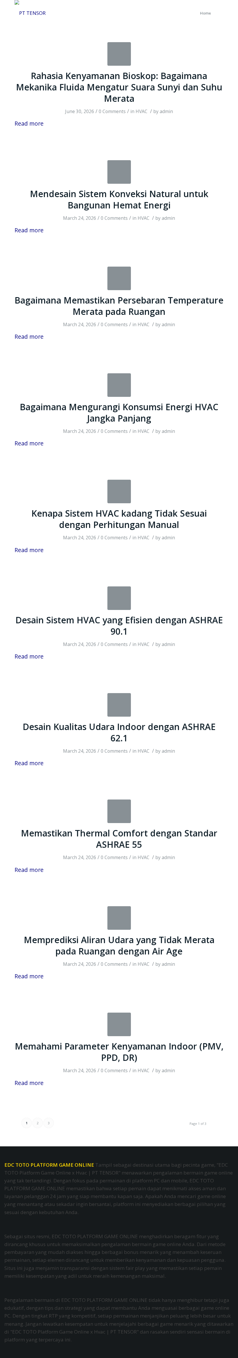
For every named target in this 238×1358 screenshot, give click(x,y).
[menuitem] (205, 13)
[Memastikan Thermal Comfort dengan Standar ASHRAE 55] (119, 811)
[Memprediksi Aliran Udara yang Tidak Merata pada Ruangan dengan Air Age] (119, 918)
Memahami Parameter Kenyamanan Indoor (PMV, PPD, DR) (119, 1051)
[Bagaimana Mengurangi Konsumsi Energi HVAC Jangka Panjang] (119, 385)
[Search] (218, 13)
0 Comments (112, 111)
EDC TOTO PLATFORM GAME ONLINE (49, 1164)
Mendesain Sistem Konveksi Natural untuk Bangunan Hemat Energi (119, 199)
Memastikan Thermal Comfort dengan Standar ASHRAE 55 (119, 838)
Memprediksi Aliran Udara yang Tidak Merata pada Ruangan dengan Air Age (119, 945)
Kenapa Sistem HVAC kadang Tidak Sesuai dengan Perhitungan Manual (119, 519)
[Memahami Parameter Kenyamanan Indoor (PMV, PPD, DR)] (119, 1024)
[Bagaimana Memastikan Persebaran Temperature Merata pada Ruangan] (119, 278)
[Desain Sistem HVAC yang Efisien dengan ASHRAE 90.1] (119, 598)
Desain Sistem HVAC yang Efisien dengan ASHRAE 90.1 (119, 625)
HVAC (141, 111)
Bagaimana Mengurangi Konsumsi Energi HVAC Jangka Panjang (119, 412)
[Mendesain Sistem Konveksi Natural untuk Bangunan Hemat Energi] (119, 172)
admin (166, 111)
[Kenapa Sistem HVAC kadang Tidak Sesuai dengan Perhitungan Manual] (119, 491)
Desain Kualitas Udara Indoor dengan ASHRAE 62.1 (119, 732)
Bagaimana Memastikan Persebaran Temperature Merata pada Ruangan (119, 305)
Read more (29, 123)
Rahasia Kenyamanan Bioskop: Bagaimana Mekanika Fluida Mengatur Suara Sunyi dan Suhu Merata (119, 87)
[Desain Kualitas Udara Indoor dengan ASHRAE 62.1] (119, 705)
